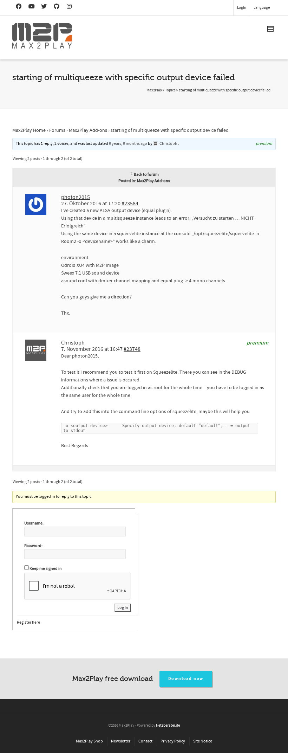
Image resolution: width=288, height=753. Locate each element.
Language (262, 7)
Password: (33, 545)
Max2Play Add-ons (88, 130)
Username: (34, 523)
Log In (122, 607)
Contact (145, 741)
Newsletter (120, 741)
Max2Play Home (29, 130)
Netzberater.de (168, 725)
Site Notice (202, 741)
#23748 (132, 349)
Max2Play (154, 90)
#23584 (130, 203)
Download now (186, 679)
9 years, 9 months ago (128, 143)
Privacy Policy (173, 741)
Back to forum (146, 174)
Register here (28, 622)
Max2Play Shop (89, 741)
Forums (57, 130)
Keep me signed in (46, 568)
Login (241, 7)
